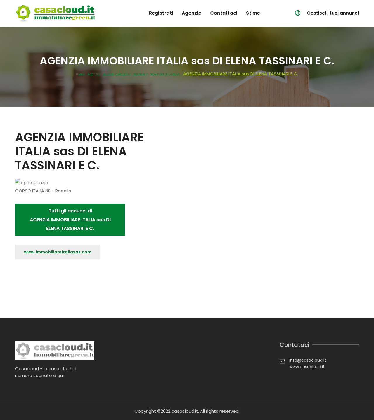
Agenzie (94, 74)
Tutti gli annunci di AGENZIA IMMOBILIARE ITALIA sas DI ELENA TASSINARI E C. (70, 220)
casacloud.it (185, 411)
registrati (161, 13)
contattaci (224, 13)
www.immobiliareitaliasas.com (57, 252)
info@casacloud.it (307, 360)
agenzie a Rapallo (116, 74)
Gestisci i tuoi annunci (333, 13)
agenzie (191, 13)
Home (80, 74)
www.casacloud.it (307, 367)
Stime (253, 13)
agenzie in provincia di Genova (156, 74)
